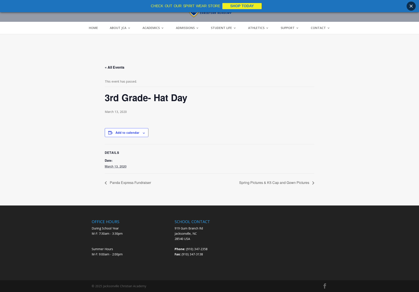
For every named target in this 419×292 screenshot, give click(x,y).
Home (93, 27)
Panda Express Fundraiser (130, 182)
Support (288, 27)
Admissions (185, 27)
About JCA (118, 27)
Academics (151, 27)
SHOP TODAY (242, 6)
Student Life (221, 27)
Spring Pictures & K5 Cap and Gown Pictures (274, 182)
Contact (318, 27)
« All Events (114, 67)
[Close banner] (411, 6)
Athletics (256, 27)
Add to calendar (127, 132)
